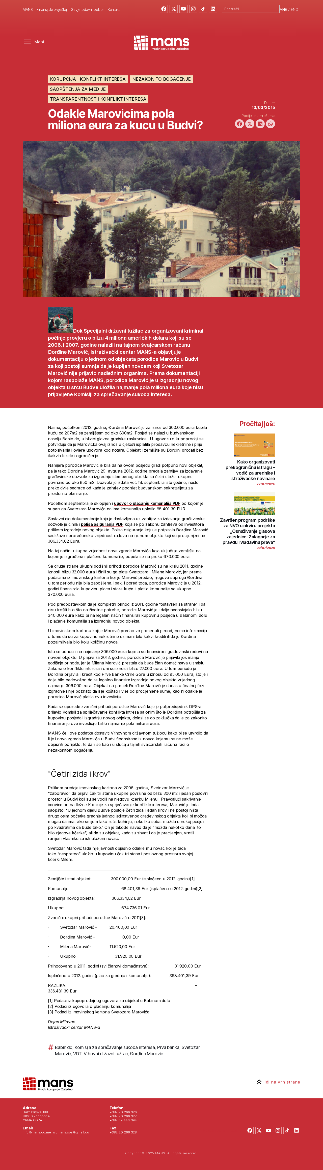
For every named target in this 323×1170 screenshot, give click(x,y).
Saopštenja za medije (78, 89)
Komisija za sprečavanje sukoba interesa (115, 1047)
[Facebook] (164, 9)
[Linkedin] (213, 9)
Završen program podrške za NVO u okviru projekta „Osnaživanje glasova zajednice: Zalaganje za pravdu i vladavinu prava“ (247, 531)
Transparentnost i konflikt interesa (98, 99)
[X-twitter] (173, 9)
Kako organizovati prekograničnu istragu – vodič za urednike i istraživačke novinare (250, 470)
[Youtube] (183, 9)
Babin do (63, 1047)
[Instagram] (193, 9)
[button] (239, 123)
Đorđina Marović (146, 1053)
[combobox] (251, 9)
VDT (77, 1053)
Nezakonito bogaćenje (161, 79)
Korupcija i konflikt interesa (88, 79)
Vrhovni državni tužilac (106, 1053)
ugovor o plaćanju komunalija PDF (147, 503)
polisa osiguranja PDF (102, 524)
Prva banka (168, 1047)
